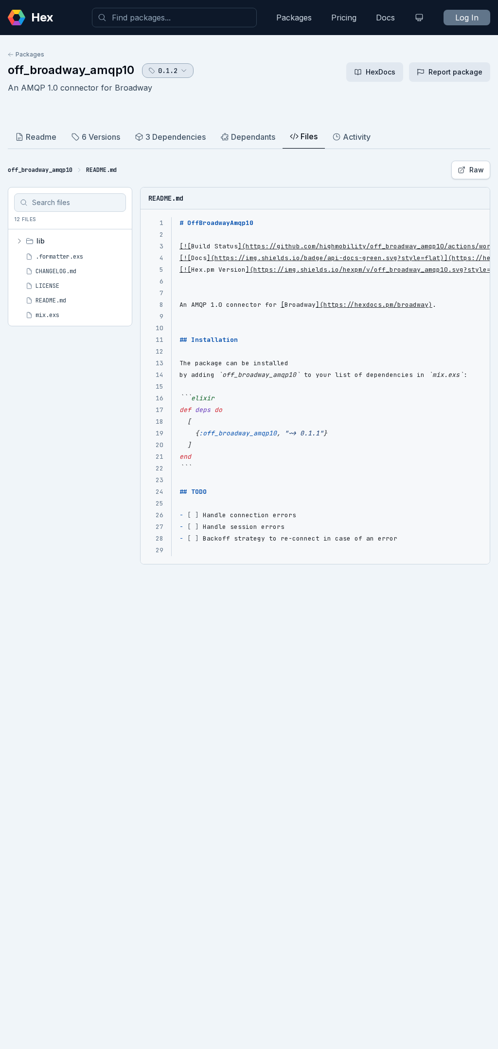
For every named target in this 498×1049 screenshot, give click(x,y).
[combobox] (174, 17)
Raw (476, 170)
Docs (385, 17)
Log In (467, 17)
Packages (294, 17)
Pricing (343, 17)
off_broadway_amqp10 (71, 70)
